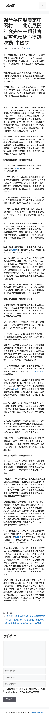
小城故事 (9, 5)
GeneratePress (37, 712)
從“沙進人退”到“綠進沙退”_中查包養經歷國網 (25, 616)
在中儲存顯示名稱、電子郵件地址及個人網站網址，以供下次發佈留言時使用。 (25, 690)
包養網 (14, 250)
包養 (17, 168)
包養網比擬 (39, 371)
